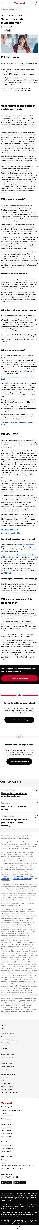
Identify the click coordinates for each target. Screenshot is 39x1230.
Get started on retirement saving (14, 808)
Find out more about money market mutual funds (17, 378)
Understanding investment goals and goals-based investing (14, 822)
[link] (2, 30)
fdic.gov (4, 949)
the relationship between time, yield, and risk (18, 556)
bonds (34, 593)
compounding (6, 572)
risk (25, 586)
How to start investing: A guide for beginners (14, 794)
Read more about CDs (9, 529)
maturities (26, 358)
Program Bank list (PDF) (22, 878)
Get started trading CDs (10, 533)
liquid (25, 371)
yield (3, 168)
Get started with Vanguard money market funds (17, 423)
